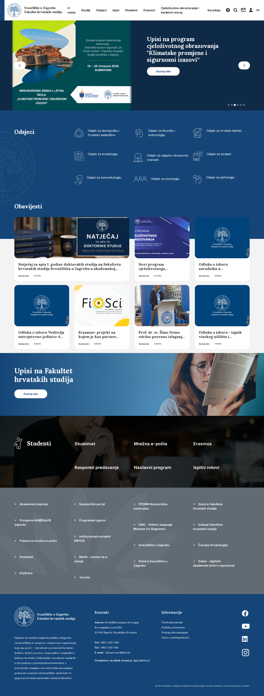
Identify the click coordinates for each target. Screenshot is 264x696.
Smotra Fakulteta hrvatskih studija (208, 506)
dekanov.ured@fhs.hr (118, 652)
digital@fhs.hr (141, 660)
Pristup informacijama (174, 632)
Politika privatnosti (173, 627)
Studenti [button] (131, 10)
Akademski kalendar (33, 504)
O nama (71, 10)
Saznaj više (23, 276)
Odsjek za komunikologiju (104, 177)
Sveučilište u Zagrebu (153, 545)
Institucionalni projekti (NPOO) (92, 539)
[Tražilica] (235, 10)
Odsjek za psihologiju (220, 177)
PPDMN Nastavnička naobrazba (150, 506)
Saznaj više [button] (163, 85)
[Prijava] (251, 10)
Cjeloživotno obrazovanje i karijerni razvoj (180, 10)
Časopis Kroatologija (213, 545)
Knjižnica (26, 573)
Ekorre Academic (242, 686)
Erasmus (202, 443)
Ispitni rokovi (206, 467)
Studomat (85, 443)
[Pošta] (243, 10)
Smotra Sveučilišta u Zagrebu (150, 563)
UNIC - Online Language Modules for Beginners (152, 527)
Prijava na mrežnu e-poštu (38, 541)
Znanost (149, 10)
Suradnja (213, 10)
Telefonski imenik (172, 622)
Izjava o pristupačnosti (175, 637)
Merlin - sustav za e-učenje (91, 559)
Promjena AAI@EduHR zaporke (32, 522)
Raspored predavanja (97, 467)
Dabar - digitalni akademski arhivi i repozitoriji (213, 563)
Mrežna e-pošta (150, 443)
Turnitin (84, 577)
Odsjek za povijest (219, 154)
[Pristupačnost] (228, 10)
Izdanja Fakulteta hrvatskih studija (208, 527)
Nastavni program (152, 467)
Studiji (85, 10)
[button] (20, 65)
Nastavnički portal (91, 504)
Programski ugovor (92, 520)
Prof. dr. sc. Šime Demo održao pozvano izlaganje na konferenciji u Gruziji (161, 336)
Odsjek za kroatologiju (103, 154)
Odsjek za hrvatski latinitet (224, 130)
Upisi (115, 10)
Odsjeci (101, 10)
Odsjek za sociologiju (165, 179)
